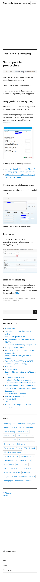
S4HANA (32, 448)
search (11, 464)
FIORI (19, 436)
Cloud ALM (16, 428)
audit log (21, 424)
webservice (19, 481)
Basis (26, 298)
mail (13, 444)
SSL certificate (25, 468)
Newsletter (7, 570)
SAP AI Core (9, 366)
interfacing (30, 440)
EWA (13, 436)
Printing (19, 448)
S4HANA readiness (11, 456)
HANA (14, 440)
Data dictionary (23, 432)
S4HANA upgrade (27, 456)
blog (18, 293)
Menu (34, 3)
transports (26, 472)
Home (5, 560)
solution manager (11, 468)
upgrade (7, 477)
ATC (14, 424)
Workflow (29, 481)
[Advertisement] (20, 28)
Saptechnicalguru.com (16, 3)
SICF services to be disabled (15, 394)
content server (28, 428)
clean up (7, 428)
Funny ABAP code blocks (14, 347)
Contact (6, 565)
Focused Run (28, 436)
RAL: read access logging (14, 396)
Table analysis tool (12, 369)
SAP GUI (23, 460)
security (19, 464)
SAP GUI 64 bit (10, 399)
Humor (21, 440)
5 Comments (16, 300)
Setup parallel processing (13, 63)
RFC (25, 448)
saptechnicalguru (8, 298)
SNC (26, 464)
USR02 (32, 477)
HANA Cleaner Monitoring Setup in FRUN (21, 345)
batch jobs (31, 424)
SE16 (5, 464)
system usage (15, 472)
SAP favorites (10, 402)
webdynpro (8, 481)
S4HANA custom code (12, 452)
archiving (7, 424)
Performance (9, 448)
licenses (7, 444)
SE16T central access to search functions (20, 383)
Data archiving (9, 432)
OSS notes (21, 444)
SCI (29, 460)
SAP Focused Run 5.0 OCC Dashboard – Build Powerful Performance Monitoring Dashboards (20, 388)
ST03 (6, 472)
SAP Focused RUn (11, 460)
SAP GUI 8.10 (10, 328)
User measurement (20, 477)
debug (6, 436)
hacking (7, 440)
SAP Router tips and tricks (15, 337)
